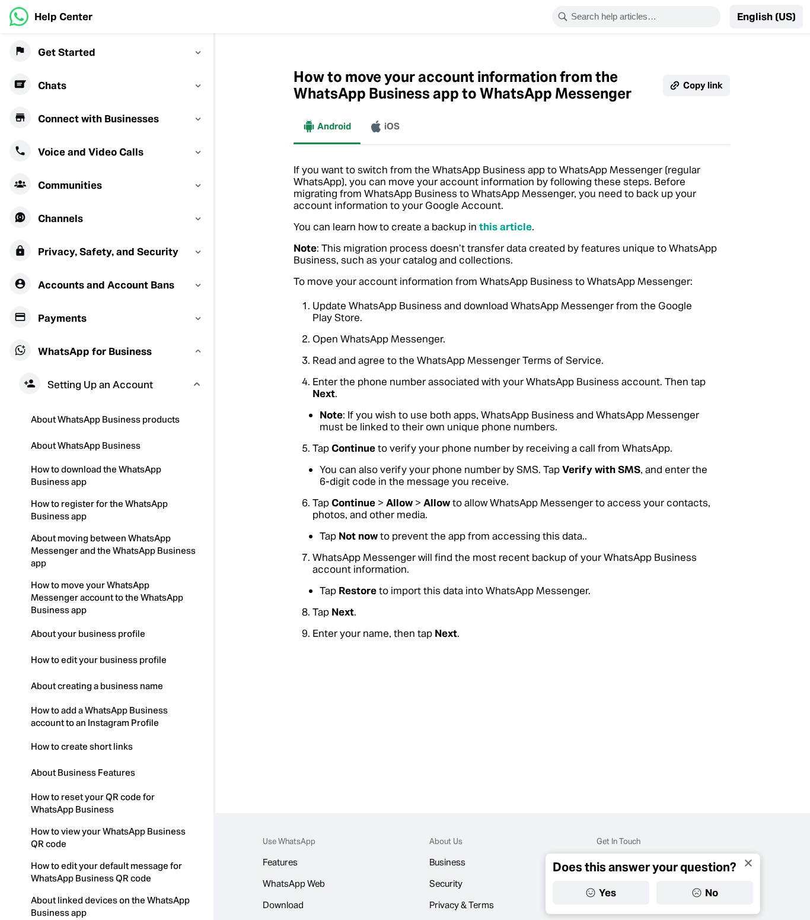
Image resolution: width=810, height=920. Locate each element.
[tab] (327, 126)
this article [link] (505, 226)
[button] (766, 16)
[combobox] (643, 16)
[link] (51, 16)
